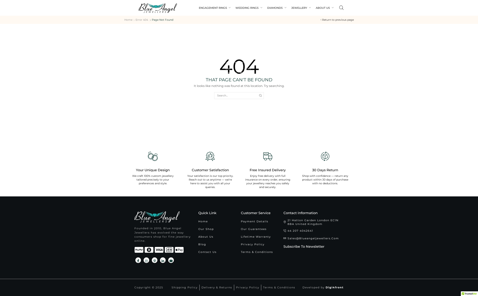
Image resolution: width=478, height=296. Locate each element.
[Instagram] (146, 260)
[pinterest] (154, 260)
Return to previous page (338, 19)
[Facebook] (138, 260)
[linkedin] (163, 260)
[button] (341, 7)
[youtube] (171, 260)
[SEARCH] (260, 95)
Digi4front (335, 287)
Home (128, 19)
